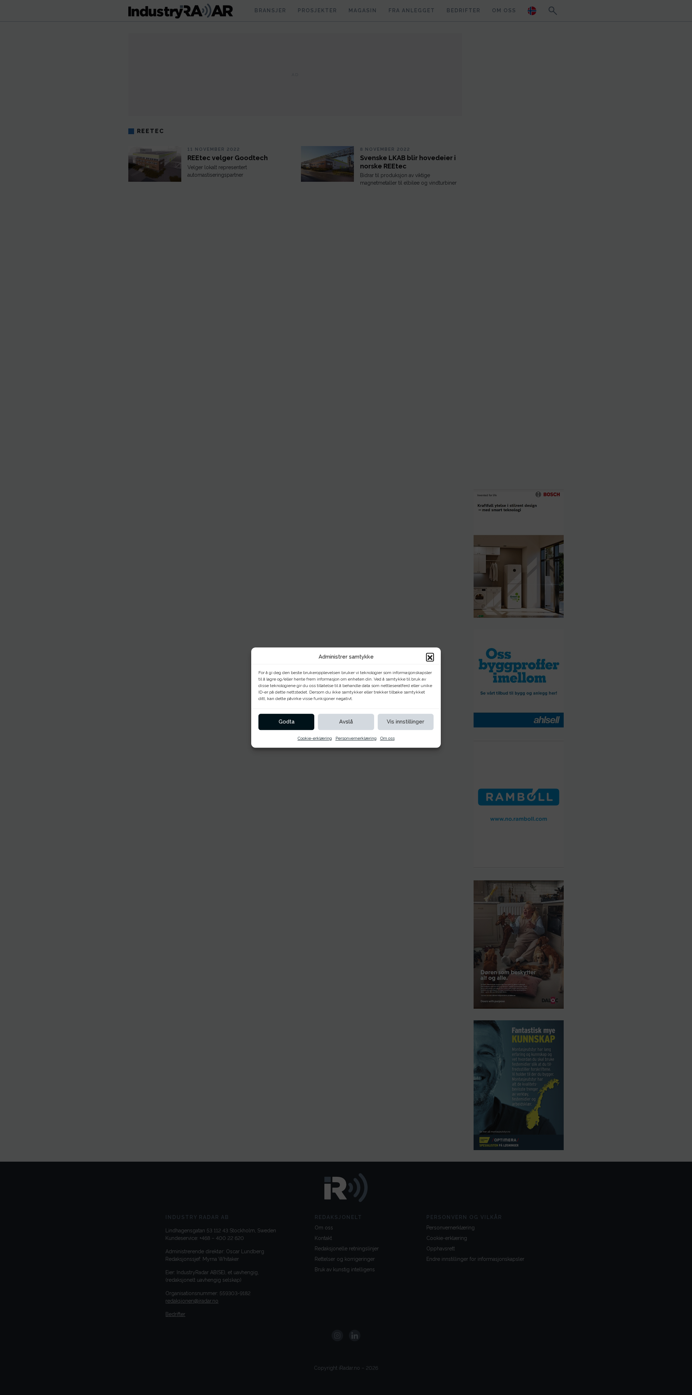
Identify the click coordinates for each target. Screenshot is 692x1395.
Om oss (387, 738)
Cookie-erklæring (315, 738)
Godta (286, 721)
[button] (430, 657)
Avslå (346, 721)
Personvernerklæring (356, 738)
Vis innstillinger (405, 721)
